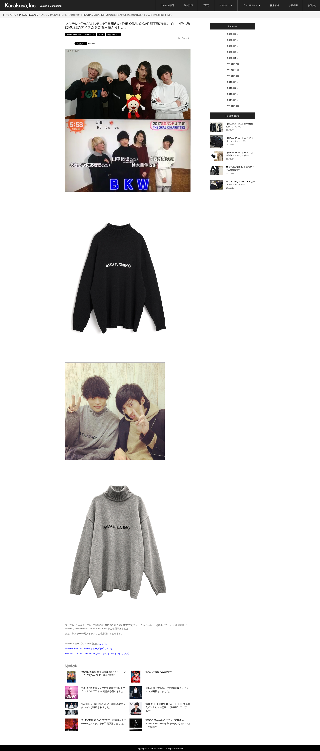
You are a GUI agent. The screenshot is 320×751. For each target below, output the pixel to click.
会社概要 (293, 5)
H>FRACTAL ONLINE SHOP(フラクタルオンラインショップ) (97, 653)
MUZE (101, 34)
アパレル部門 (167, 5)
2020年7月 (232, 34)
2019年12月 (232, 64)
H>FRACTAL (90, 34)
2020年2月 (232, 52)
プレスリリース (250, 5)
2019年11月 (233, 70)
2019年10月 (232, 76)
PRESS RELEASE (28, 14)
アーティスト (225, 5)
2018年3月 (232, 94)
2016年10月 (232, 106)
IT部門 (206, 5)
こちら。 (103, 643)
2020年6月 (232, 40)
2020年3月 (232, 46)
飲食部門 (188, 5)
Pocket (91, 43)
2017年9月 (232, 100)
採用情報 (274, 5)
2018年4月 (232, 88)
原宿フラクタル (113, 34)
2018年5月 (232, 82)
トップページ (9, 14)
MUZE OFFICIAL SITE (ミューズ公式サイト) (88, 648)
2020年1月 (232, 58)
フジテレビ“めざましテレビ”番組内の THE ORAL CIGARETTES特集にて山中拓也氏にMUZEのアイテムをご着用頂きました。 (127, 25)
